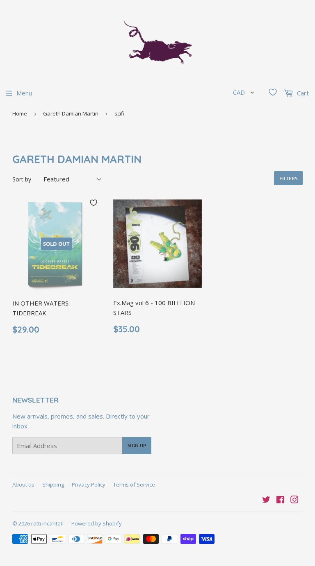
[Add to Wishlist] (93, 202)
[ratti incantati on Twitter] (266, 500)
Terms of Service (134, 484)
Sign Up (137, 445)
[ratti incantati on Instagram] (294, 500)
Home (19, 113)
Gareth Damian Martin (70, 113)
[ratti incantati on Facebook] (280, 500)
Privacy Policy (88, 484)
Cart (302, 93)
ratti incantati (47, 523)
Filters (288, 178)
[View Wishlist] (273, 92)
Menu (24, 93)
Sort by (21, 179)
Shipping (53, 484)
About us (23, 484)
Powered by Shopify (96, 523)
